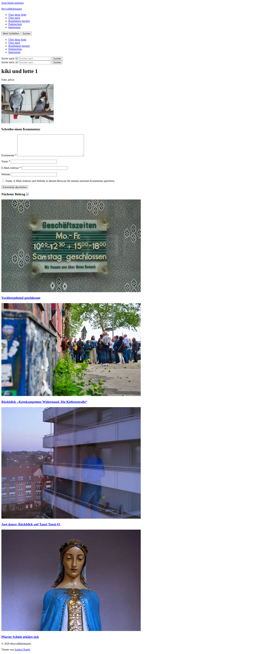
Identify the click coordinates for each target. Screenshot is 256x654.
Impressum (14, 27)
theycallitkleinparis (11, 8)
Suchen (26, 33)
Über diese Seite (17, 14)
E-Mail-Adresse (11, 167)
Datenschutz (15, 24)
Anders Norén (22, 649)
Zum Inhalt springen (12, 2)
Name (5, 161)
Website (5, 174)
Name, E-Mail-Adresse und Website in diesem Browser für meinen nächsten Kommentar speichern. (60, 180)
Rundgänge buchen (19, 21)
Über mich (14, 17)
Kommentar (9, 155)
